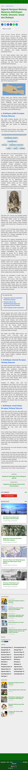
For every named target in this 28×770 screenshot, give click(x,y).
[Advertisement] (14, 734)
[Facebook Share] (2, 24)
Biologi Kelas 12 (11, 620)
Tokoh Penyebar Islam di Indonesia (14, 307)
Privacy (9, 765)
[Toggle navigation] (26, 2)
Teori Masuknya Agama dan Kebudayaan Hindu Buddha (11, 517)
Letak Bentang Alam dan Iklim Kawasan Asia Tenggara (16, 608)
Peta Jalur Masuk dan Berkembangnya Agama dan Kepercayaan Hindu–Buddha (12, 303)
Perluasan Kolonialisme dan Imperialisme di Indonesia (11, 583)
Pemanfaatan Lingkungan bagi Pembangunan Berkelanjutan (16, 615)
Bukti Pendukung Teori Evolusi (16, 622)
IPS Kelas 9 (10, 606)
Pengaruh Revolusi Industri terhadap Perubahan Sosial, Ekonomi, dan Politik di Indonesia (17, 631)
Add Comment (9, 495)
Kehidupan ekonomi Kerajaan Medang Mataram (13, 361)
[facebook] (15, 2)
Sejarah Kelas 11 (11, 599)
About (13, 765)
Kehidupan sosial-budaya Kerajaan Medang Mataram (11, 406)
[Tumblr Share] (11, 24)
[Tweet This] (5, 24)
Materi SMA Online (17, 762)
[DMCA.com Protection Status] (4, 641)
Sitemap (18, 765)
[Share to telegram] (17, 24)
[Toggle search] (23, 2)
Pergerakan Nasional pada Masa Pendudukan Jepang (12, 539)
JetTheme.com (16, 768)
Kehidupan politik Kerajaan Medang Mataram (12, 114)
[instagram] (18, 2)
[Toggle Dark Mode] (21, 2)
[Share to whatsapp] (14, 24)
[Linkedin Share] (8, 24)
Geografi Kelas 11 (12, 613)
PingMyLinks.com (6, 639)
